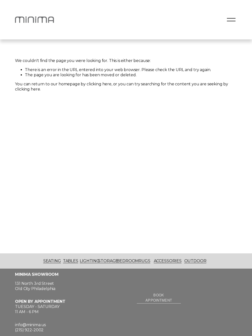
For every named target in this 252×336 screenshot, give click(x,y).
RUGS (144, 261)
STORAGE (108, 261)
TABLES (70, 261)
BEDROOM (128, 261)
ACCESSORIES (168, 261)
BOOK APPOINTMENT (158, 297)
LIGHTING (90, 261)
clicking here (99, 84)
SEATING (52, 261)
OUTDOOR (195, 261)
